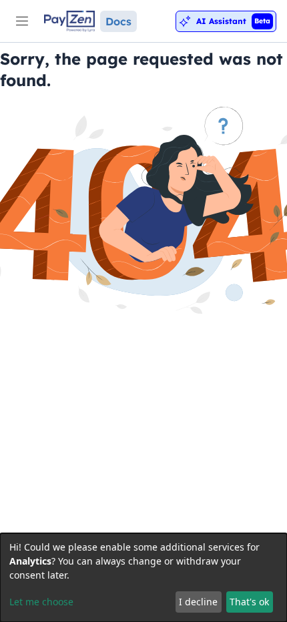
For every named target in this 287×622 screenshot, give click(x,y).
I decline (198, 601)
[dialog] (143, 577)
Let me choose (41, 601)
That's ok (249, 601)
